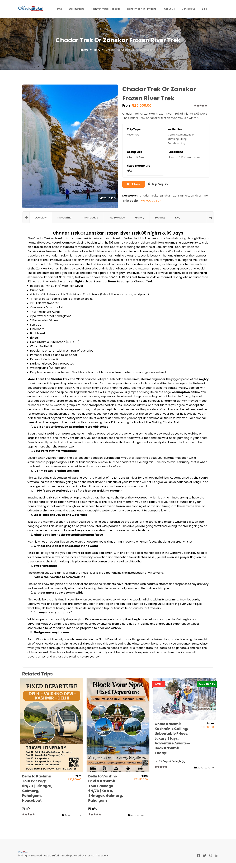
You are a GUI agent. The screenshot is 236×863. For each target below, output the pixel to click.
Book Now (133, 184)
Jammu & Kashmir (180, 157)
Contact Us (188, 9)
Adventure (133, 134)
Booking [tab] (160, 217)
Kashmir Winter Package (105, 9)
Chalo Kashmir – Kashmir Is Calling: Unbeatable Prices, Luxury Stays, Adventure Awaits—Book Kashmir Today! (172, 738)
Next (210, 217)
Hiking (183, 134)
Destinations (76, 9)
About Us (169, 9)
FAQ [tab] (177, 217)
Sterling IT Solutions (96, 855)
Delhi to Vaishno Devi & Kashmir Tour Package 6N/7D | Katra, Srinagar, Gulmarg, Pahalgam (105, 788)
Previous (25, 217)
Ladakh (197, 157)
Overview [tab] (40, 217)
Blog (204, 9)
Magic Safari (51, 855)
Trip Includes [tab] (90, 217)
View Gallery (107, 198)
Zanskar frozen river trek (190, 196)
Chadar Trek (148, 196)
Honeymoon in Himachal (142, 9)
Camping (173, 134)
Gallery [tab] (139, 217)
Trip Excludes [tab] (116, 217)
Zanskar (164, 196)
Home (58, 9)
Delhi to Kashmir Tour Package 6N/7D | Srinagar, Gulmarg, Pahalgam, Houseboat (37, 788)
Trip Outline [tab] (64, 217)
